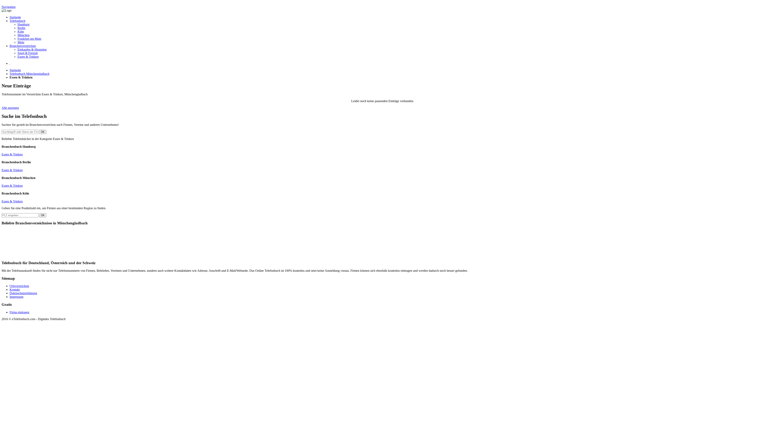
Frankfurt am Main (29, 38)
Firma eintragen (19, 312)
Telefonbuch (17, 20)
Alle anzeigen (10, 107)
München (23, 35)
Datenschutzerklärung (23, 293)
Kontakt (15, 289)
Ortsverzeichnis (19, 286)
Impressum (16, 296)
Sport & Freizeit (28, 53)
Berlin (21, 28)
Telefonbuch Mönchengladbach (29, 73)
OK (43, 131)
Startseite (15, 17)
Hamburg (23, 24)
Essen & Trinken (28, 56)
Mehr (21, 42)
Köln (21, 31)
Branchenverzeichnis (23, 46)
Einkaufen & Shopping (32, 49)
